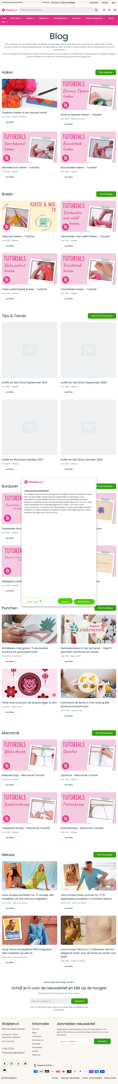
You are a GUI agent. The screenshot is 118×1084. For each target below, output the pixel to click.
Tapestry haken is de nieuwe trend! (24, 112)
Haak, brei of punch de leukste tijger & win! (29, 702)
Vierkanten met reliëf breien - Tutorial (85, 236)
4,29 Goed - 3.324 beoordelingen (63, 2)
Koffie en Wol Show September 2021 (24, 382)
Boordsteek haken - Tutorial (79, 167)
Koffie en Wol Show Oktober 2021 (22, 459)
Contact (105, 2)
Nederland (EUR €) (44, 1065)
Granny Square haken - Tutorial (81, 114)
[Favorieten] (104, 10)
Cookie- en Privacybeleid (92, 1078)
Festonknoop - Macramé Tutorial (82, 828)
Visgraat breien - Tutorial (18, 236)
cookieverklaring (51, 512)
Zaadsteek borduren (15, 528)
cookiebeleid (44, 507)
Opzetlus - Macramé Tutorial (79, 775)
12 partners (83, 502)
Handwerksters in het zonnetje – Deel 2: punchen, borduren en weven (86, 650)
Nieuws (8, 854)
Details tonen (32, 602)
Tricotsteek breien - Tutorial (78, 289)
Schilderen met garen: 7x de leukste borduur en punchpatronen (25, 650)
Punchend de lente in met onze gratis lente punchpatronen (85, 704)
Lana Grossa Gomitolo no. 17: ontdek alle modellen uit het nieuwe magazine (28, 897)
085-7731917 (9, 1048)
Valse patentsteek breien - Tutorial (24, 289)
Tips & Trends (14, 315)
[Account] (109, 10)
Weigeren (65, 602)
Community (93, 2)
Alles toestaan (83, 602)
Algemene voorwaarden (70, 1078)
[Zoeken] (96, 10)
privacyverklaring (30, 507)
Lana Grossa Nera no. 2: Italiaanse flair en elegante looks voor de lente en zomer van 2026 (88, 953)
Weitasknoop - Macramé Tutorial (23, 775)
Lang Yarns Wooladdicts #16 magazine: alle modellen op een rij (27, 951)
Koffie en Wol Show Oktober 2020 (81, 459)
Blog (113, 2)
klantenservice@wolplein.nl (14, 1053)
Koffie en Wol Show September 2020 (84, 382)
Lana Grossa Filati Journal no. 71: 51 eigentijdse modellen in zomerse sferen (86, 897)
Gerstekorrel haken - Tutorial (20, 167)
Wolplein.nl (12, 1078)
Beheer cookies (110, 1078)
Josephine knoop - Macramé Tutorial (26, 828)
